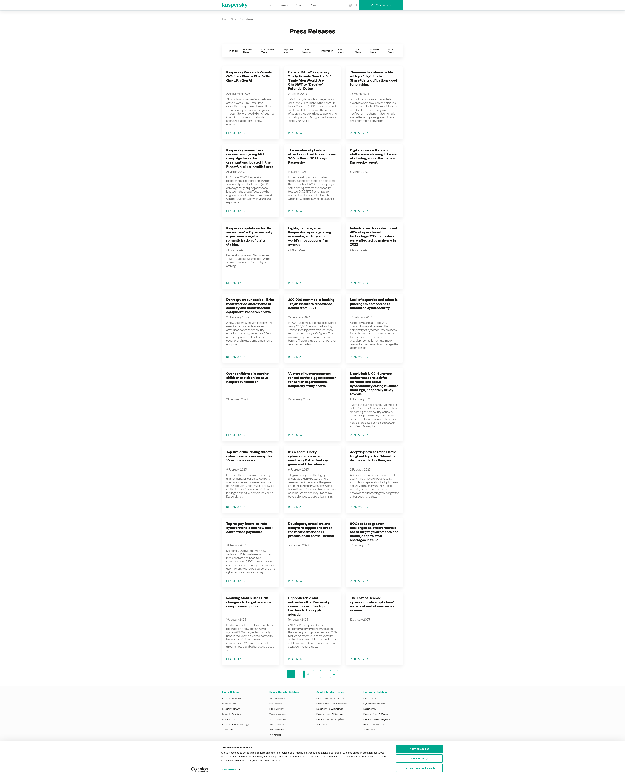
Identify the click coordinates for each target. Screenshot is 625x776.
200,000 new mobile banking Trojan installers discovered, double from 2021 (311, 304)
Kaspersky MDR (370, 709)
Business (284, 5)
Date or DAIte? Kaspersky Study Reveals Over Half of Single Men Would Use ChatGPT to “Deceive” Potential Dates (309, 80)
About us (315, 5)
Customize (417, 758)
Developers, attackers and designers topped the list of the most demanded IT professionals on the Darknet (311, 530)
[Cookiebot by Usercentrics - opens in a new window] (199, 769)
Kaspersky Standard (231, 698)
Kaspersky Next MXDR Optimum (330, 719)
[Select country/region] (350, 5)
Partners (300, 5)
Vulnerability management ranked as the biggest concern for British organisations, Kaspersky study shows (312, 380)
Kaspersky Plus (229, 703)
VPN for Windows (277, 719)
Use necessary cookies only (419, 768)
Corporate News (288, 51)
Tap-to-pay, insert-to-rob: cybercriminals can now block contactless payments (249, 528)
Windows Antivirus (277, 714)
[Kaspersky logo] (235, 5)
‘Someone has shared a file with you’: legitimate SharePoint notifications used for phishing (373, 78)
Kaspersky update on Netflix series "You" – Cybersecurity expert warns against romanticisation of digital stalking (249, 236)
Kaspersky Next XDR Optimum (329, 714)
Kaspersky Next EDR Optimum (329, 709)
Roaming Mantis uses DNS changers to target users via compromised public (248, 602)
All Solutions (227, 729)
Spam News (358, 51)
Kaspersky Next (370, 698)
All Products (321, 724)
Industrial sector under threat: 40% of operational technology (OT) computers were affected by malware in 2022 (374, 236)
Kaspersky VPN (229, 719)
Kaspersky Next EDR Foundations (331, 703)
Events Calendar (306, 51)
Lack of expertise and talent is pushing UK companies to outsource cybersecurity (374, 304)
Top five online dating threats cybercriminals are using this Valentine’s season (249, 456)
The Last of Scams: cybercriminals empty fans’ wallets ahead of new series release (372, 604)
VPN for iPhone (276, 729)
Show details (228, 769)
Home (270, 5)
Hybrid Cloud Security (373, 724)
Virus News (391, 51)
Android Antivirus (277, 698)
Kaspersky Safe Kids (231, 714)
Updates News (374, 51)
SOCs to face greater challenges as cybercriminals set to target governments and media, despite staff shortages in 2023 (374, 532)
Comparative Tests (267, 51)
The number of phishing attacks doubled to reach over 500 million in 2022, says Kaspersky (312, 156)
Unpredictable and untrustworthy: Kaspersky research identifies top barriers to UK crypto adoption (309, 606)
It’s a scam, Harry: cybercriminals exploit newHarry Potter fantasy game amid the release (308, 458)
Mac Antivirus (275, 703)
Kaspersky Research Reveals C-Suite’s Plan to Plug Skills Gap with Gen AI (249, 76)
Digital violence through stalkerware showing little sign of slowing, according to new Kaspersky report (374, 156)
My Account (382, 5)
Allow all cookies (419, 749)
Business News (247, 51)
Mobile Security (276, 709)
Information (327, 50)
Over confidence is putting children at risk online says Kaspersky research (247, 378)
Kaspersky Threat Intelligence (376, 719)
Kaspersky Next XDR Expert (375, 714)
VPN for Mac (275, 735)
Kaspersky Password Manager (235, 724)
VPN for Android (277, 724)
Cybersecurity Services (374, 703)
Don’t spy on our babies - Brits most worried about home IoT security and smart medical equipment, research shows (250, 306)
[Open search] (356, 5)
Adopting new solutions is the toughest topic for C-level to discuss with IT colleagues (373, 456)
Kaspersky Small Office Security (330, 698)
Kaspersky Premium (231, 709)
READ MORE (234, 133)
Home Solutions (231, 691)
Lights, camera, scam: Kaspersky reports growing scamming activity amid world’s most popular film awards (309, 236)
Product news (342, 51)
